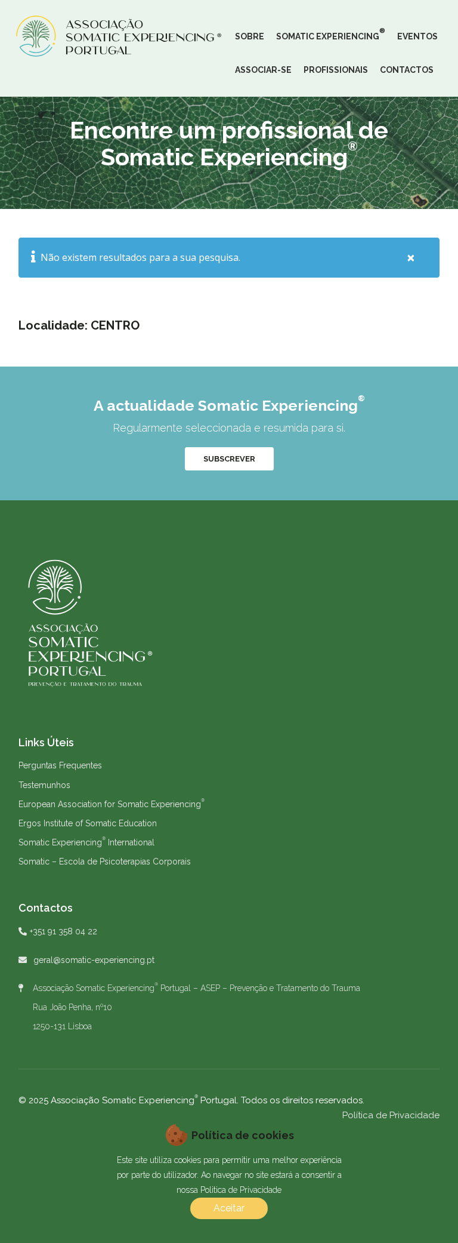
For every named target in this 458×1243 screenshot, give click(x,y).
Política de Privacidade (391, 1115)
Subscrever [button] (229, 458)
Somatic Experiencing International (86, 842)
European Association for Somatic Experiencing (111, 804)
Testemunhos (44, 785)
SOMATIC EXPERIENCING (330, 34)
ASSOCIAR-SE (263, 70)
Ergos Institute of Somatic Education (87, 823)
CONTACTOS (407, 70)
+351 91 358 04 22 (63, 931)
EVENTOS (417, 36)
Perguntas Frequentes (60, 765)
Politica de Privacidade (240, 1190)
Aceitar (229, 1208)
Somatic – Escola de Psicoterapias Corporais (104, 861)
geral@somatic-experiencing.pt (93, 960)
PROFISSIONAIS (336, 70)
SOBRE (249, 36)
